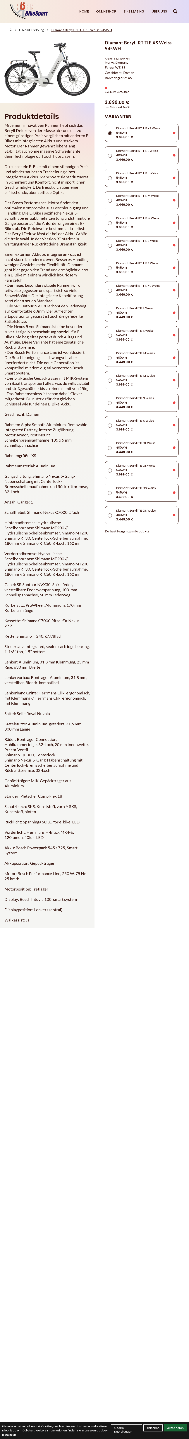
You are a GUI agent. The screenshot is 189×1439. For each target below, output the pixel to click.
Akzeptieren (175, 1428)
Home (84, 11)
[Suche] (175, 11)
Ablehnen (153, 1428)
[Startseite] (10, 29)
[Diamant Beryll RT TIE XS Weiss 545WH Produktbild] (47, 69)
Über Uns (159, 11)
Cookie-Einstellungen (123, 1429)
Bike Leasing (134, 11)
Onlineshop (106, 11)
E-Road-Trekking (31, 30)
